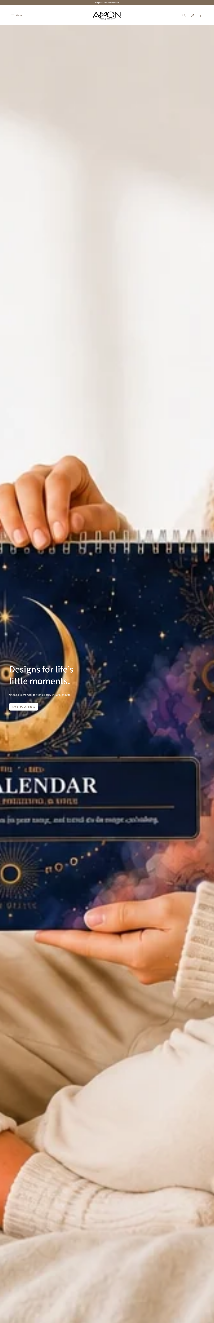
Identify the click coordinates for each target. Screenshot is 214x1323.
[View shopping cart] (201, 15)
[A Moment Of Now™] (107, 15)
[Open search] (184, 15)
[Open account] (193, 15)
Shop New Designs (22, 706)
